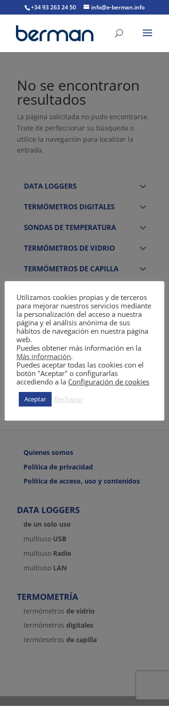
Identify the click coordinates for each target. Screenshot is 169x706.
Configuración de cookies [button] (108, 381)
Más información (43, 356)
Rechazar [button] (68, 399)
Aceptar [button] (35, 399)
